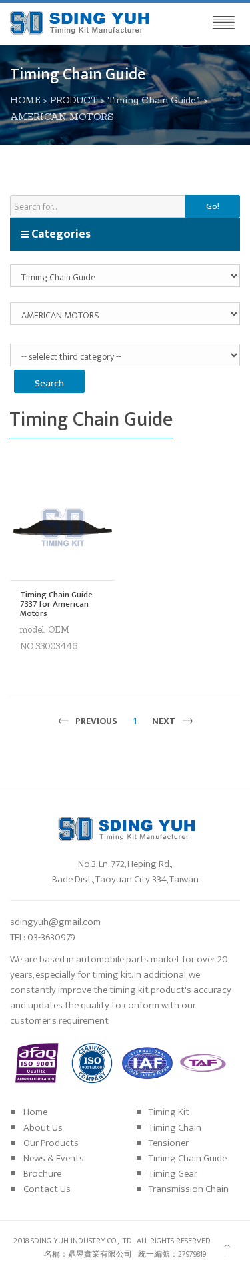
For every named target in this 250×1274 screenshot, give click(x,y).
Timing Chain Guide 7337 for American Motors (56, 604)
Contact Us (47, 1189)
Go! (212, 206)
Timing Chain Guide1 (154, 100)
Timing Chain (175, 1127)
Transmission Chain (189, 1189)
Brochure (42, 1173)
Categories (60, 234)
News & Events (53, 1158)
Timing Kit (169, 1112)
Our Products (51, 1143)
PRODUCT (74, 100)
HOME (25, 100)
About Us (43, 1127)
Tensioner (169, 1143)
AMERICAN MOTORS (62, 117)
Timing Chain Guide (188, 1158)
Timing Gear (173, 1173)
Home (35, 1112)
